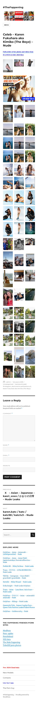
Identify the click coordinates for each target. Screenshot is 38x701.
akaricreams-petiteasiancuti (21, 386)
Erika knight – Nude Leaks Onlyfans (16, 586)
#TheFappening (13, 7)
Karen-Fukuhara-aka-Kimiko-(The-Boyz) (17, 388)
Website (6, 465)
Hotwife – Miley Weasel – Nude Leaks (17, 582)
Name (6, 445)
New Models (8, 673)
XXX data (7, 639)
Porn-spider (8, 633)
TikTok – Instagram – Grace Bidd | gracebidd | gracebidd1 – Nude (16, 577)
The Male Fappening (11, 642)
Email (6, 455)
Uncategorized (8, 384)
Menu (6, 25)
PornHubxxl (8, 636)
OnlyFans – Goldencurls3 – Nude (15, 611)
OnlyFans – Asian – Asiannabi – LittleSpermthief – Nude (15, 553)
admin (8, 382)
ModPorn (7, 630)
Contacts (7, 678)
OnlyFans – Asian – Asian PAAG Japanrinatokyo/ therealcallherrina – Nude (17, 560)
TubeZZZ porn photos (12, 645)
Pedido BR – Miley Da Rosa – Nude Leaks (18, 566)
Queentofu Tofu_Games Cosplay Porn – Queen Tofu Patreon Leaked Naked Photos (19, 606)
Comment (8, 413)
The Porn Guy (8, 688)
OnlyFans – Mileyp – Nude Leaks (15, 601)
